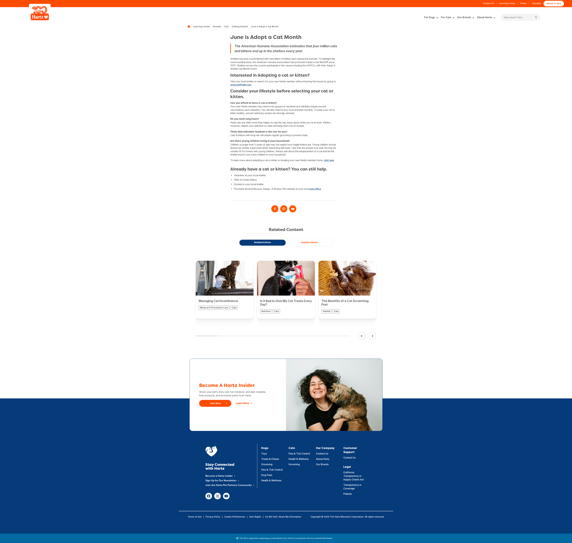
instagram (217, 496)
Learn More (242, 403)
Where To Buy (554, 4)
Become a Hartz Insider (219, 476)
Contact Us (488, 3)
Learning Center (507, 3)
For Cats (446, 17)
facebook (208, 496)
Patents (347, 493)
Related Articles (262, 243)
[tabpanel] (225, 290)
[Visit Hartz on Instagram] (283, 208)
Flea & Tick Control (272, 469)
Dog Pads (266, 475)
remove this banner (324, 538)
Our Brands (464, 17)
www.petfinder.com (240, 84)
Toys (264, 453)
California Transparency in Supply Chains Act (353, 476)
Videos (523, 3)
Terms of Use (195, 516)
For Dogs (429, 17)
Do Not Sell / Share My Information (283, 516)
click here (329, 160)
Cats (226, 26)
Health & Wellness (271, 480)
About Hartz (484, 17)
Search (536, 17)
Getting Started (240, 26)
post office (315, 188)
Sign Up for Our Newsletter (220, 481)
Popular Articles (309, 243)
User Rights (255, 516)
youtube (226, 496)
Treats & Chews (270, 458)
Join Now (215, 403)
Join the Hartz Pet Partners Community (228, 485)
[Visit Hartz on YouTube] (292, 208)
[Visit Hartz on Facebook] (274, 208)
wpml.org (264, 538)
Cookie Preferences (234, 516)
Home (189, 26)
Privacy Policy (213, 516)
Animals (217, 26)
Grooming (266, 464)
